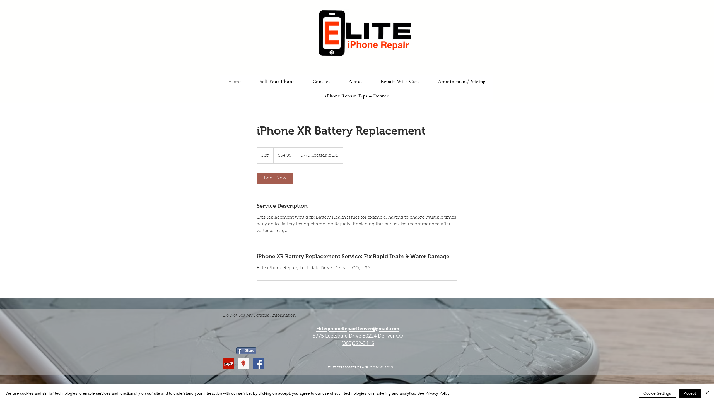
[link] (275, 178)
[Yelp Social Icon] (228, 363)
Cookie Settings (657, 393)
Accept (690, 393)
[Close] (707, 393)
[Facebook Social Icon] (258, 363)
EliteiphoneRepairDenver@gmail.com (357, 329)
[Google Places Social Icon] (243, 363)
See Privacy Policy (433, 393)
